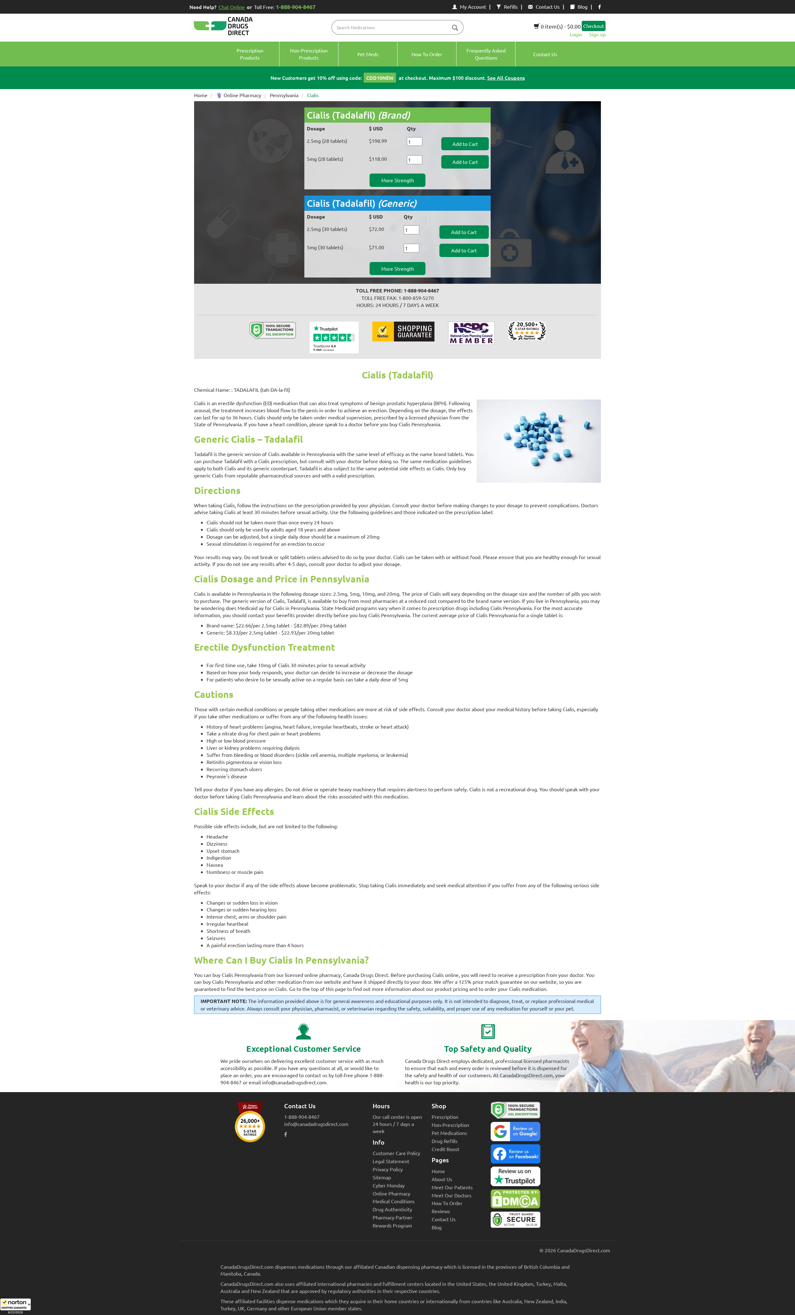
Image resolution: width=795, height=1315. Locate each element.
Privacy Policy (388, 1169)
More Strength (397, 180)
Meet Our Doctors (451, 1195)
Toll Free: (285, 6)
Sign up (597, 34)
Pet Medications (449, 1133)
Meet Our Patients (452, 1187)
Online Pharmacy (391, 1193)
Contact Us (548, 6)
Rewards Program (392, 1225)
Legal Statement (391, 1161)
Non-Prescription (450, 1125)
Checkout (593, 26)
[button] (15, 1306)
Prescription (445, 1117)
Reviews (441, 1211)
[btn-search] (455, 28)
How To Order (447, 1203)
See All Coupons (506, 77)
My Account (473, 6)
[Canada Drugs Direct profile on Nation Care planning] (471, 332)
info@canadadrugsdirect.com (316, 1124)
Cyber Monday (389, 1185)
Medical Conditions (394, 1201)
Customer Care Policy (396, 1153)
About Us (442, 1179)
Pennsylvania (284, 95)
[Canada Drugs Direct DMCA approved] (515, 1200)
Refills (511, 6)
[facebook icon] (599, 6)
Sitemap (382, 1177)
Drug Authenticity (392, 1209)
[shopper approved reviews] (527, 330)
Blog (583, 6)
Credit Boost (445, 1149)
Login (576, 34)
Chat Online (232, 7)
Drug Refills (444, 1141)
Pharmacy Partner (392, 1217)
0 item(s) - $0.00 (560, 26)
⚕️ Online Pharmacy (238, 95)
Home (200, 95)
